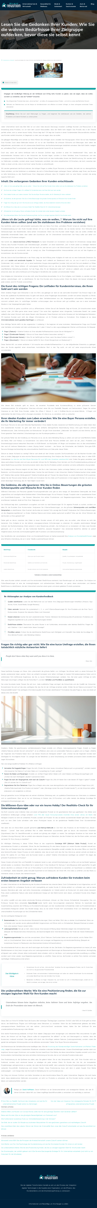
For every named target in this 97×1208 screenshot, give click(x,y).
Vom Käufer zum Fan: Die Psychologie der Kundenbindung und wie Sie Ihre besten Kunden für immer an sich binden (41, 1144)
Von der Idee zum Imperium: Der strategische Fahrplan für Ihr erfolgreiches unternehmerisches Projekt (72, 1102)
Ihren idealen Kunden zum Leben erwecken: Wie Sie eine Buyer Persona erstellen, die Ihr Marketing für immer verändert (37, 194)
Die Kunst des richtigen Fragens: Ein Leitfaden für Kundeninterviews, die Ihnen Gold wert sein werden (32, 190)
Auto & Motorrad (83, 5)
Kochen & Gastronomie (71, 5)
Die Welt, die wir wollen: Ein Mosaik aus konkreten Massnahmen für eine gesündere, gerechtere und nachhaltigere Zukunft (43, 1122)
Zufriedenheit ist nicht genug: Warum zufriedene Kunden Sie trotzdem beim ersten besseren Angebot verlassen (34, 211)
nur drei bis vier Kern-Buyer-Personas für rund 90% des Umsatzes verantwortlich (40, 459)
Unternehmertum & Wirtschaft (29, 5)
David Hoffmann (28, 1089)
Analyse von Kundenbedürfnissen (80, 536)
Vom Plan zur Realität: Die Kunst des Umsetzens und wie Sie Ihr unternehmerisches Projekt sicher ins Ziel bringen (25, 1102)
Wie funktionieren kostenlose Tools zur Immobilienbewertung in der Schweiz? (28, 1118)
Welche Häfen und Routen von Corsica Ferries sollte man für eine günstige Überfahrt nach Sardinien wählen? (39, 1111)
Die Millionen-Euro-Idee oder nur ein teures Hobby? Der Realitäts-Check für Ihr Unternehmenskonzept (32, 207)
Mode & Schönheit (58, 5)
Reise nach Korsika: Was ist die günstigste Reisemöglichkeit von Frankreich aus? (29, 1115)
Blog (92, 4)
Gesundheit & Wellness (45, 5)
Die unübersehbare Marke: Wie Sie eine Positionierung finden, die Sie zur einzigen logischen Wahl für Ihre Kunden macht (37, 215)
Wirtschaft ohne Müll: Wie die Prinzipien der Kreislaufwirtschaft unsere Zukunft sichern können (34, 1140)
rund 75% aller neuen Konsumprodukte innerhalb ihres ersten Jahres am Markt (63, 814)
